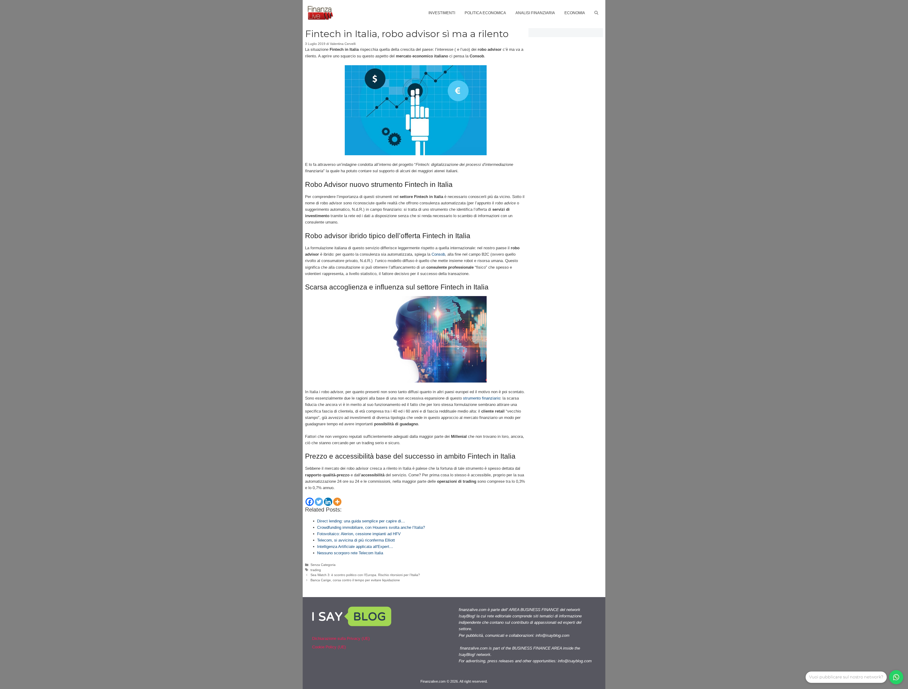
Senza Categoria (323, 565)
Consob (438, 254)
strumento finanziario (481, 398)
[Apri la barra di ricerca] (596, 13)
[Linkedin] (328, 502)
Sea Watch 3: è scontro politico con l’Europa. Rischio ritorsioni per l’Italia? (365, 575)
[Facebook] (310, 502)
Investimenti (441, 13)
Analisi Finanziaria (535, 13)
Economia (574, 13)
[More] (337, 502)
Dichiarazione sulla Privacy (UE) (341, 638)
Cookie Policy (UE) (329, 647)
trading (315, 570)
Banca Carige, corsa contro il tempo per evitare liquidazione (355, 580)
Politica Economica (485, 13)
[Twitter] (319, 502)
